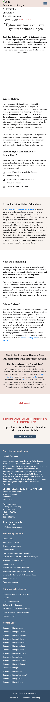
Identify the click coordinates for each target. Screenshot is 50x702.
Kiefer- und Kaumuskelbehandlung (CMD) (18, 571)
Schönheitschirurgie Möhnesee (15, 660)
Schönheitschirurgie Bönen (13, 682)
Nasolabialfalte (8, 550)
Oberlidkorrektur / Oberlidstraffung (16, 612)
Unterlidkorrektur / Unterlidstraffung (16, 609)
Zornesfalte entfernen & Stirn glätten (17, 594)
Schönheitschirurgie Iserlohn (14, 646)
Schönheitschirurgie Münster (14, 664)
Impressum (14, 698)
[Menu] (45, 3)
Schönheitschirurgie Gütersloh (14, 643)
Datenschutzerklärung (31, 698)
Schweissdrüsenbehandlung (13, 560)
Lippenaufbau (8, 539)
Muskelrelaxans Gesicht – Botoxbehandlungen (20, 557)
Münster (26, 379)
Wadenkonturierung (10, 582)
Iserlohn (34, 377)
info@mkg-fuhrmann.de (13, 527)
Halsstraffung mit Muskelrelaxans (16, 568)
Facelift (6, 598)
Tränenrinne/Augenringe (12, 546)
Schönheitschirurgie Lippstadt (14, 653)
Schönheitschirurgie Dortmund (14, 635)
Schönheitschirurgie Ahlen (13, 628)
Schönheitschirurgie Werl (12, 679)
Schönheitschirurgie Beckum (14, 632)
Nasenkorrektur (9, 564)
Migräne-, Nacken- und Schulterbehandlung (19, 575)
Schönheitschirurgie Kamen (13, 650)
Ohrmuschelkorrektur (11, 601)
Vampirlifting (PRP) (10, 578)
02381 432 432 (9, 525)
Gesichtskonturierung (11, 542)
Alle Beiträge (24, 403)
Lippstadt (40, 466)
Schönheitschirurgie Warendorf (15, 675)
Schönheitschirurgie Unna (12, 671)
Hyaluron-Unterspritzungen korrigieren (17, 553)
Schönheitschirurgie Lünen (13, 657)
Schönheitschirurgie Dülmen (13, 639)
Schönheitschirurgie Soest (13, 668)
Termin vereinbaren (25, 436)
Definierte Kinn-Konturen (12, 605)
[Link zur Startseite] (14, 12)
